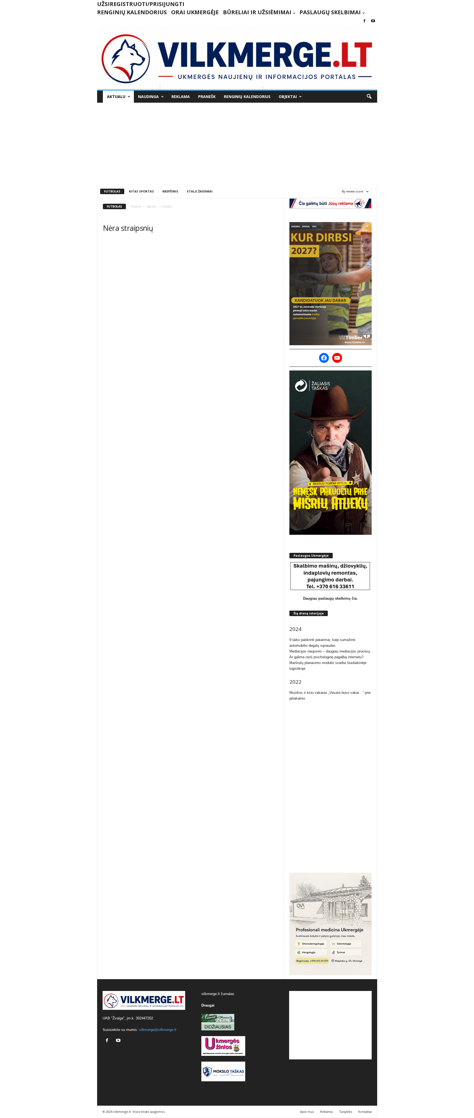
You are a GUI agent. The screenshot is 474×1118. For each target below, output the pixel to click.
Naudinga (148, 96)
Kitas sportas (141, 191)
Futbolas (112, 191)
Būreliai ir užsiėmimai (257, 12)
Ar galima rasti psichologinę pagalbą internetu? (326, 657)
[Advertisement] (237, 143)
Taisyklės (345, 1112)
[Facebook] (364, 21)
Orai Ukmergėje (195, 12)
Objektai (288, 96)
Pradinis (136, 206)
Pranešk (207, 96)
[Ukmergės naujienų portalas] (237, 57)
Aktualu (116, 96)
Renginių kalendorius (132, 12)
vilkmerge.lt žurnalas (217, 994)
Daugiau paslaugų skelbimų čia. (330, 598)
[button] (369, 97)
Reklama (180, 96)
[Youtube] (373, 21)
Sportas (151, 206)
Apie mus (307, 1112)
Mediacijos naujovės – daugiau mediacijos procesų (329, 651)
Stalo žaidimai (200, 191)
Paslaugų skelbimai (330, 12)
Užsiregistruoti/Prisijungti (140, 4)
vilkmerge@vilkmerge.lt (157, 1030)
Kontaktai (365, 1112)
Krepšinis (170, 191)
